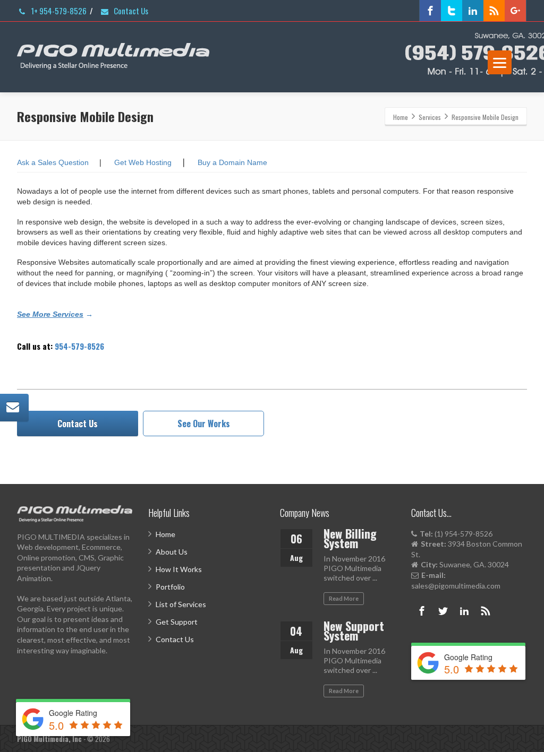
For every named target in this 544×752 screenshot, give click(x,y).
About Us (172, 551)
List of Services (181, 604)
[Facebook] (430, 10)
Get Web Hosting (143, 162)
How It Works (179, 569)
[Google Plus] (515, 10)
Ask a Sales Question (53, 162)
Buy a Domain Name (232, 162)
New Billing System (350, 538)
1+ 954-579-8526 (58, 10)
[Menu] (500, 62)
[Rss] (494, 10)
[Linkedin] (472, 10)
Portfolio (170, 586)
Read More (344, 598)
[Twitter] (451, 10)
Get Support (177, 621)
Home (165, 534)
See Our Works (203, 423)
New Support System (354, 630)
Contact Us (130, 10)
